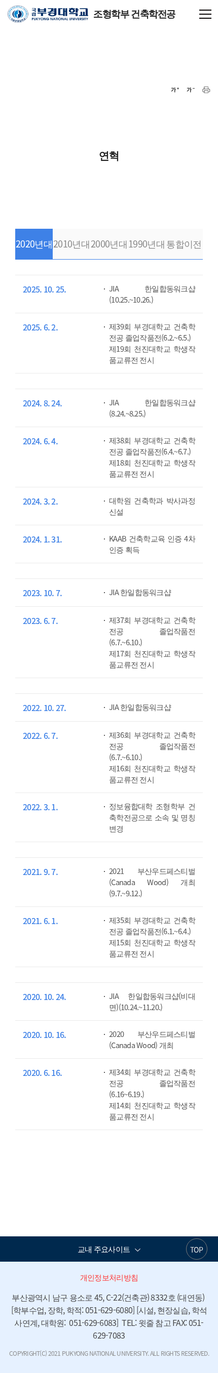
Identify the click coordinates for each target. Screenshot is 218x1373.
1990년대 (146, 244)
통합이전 (183, 244)
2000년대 (109, 244)
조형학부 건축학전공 (91, 13)
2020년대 (34, 244)
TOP (196, 1249)
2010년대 (71, 244)
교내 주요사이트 (104, 1249)
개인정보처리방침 (109, 1277)
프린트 (206, 90)
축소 (190, 90)
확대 (174, 90)
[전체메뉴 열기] (205, 13)
